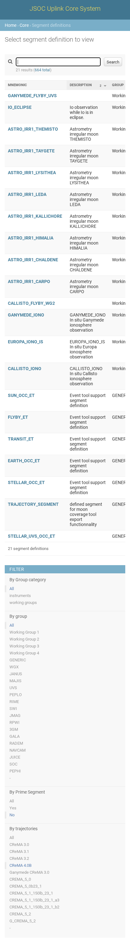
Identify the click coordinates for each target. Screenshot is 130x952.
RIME (14, 701)
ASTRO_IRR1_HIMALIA (30, 237)
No (12, 815)
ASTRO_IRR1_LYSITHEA (32, 172)
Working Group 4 (24, 653)
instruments (20, 595)
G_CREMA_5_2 (22, 921)
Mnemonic (17, 85)
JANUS (15, 673)
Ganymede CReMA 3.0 (29, 872)
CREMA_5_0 (20, 879)
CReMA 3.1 (19, 851)
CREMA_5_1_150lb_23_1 (31, 893)
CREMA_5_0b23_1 (25, 886)
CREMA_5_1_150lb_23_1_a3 (34, 900)
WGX (14, 667)
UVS (13, 687)
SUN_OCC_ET (21, 395)
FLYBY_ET (18, 417)
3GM (13, 729)
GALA (14, 736)
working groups (23, 602)
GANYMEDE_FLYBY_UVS (32, 95)
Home (10, 25)
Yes (12, 808)
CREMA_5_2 (20, 914)
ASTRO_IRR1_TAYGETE (31, 150)
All (11, 588)
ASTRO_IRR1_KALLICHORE (35, 216)
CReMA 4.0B (20, 865)
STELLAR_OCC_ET (26, 482)
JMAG (15, 715)
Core (24, 25)
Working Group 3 (24, 646)
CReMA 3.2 (19, 858)
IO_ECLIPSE (20, 107)
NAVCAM (17, 750)
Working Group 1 (24, 632)
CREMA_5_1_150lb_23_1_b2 (34, 907)
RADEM (16, 743)
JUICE (14, 757)
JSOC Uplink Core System (65, 8)
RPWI (14, 722)
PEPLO (15, 694)
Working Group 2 (24, 639)
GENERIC (17, 660)
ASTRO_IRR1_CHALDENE (33, 259)
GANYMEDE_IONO (26, 314)
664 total (42, 70)
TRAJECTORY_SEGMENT (33, 504)
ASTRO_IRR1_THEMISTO (33, 129)
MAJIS (15, 680)
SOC (13, 764)
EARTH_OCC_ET (24, 460)
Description (81, 85)
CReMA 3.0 (19, 844)
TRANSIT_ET (21, 438)
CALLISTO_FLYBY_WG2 (31, 303)
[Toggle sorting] (105, 86)
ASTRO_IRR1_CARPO (29, 281)
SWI (13, 708)
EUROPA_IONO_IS (25, 341)
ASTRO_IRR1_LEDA (27, 194)
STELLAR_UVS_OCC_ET (31, 536)
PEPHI (15, 771)
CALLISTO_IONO (24, 368)
